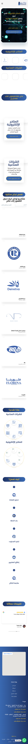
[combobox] (21, 205)
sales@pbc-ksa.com (20, 712)
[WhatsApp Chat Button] (24, 740)
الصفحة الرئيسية (16, 741)
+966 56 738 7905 (21, 719)
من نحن (14, 685)
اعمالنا (14, 688)
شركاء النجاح (14, 693)
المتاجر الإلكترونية (21, 332)
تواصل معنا (14, 696)
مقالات (8, 739)
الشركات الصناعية (22, 236)
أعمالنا (19, 739)
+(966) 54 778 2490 (20, 709)
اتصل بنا (3, 739)
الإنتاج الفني (13, 739)
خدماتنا (14, 691)
